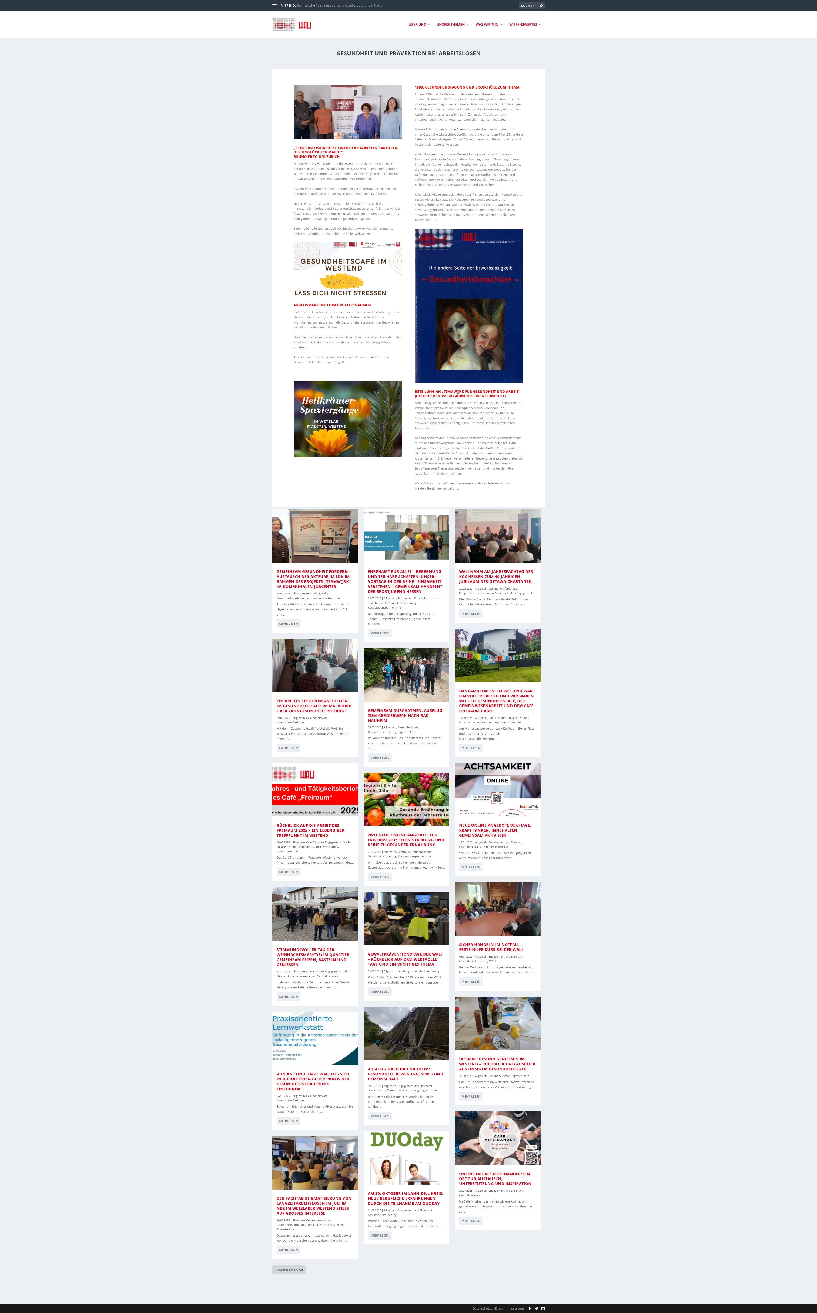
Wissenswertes (523, 25)
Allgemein (299, 593)
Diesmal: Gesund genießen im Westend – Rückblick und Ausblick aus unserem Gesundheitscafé (497, 1063)
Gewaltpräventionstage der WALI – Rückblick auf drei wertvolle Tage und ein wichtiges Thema (405, 959)
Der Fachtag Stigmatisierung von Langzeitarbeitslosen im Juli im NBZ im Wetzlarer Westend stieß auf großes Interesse (314, 1206)
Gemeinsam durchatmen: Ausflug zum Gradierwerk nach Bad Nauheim (405, 715)
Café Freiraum (315, 842)
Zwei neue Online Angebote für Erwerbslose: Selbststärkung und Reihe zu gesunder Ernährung (406, 840)
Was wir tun (487, 25)
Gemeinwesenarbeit (325, 847)
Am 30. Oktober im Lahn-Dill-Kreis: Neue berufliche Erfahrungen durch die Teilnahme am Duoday (405, 1198)
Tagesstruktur (285, 1229)
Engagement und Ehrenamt (294, 847)
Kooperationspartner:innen (324, 598)
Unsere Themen (451, 25)
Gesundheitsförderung (291, 598)
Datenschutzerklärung (488, 1308)
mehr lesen (288, 623)
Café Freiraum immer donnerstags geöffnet (328, 5)
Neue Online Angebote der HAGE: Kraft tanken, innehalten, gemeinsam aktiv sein (495, 830)
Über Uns (417, 25)
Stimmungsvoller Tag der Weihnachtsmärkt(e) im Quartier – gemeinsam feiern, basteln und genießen (315, 957)
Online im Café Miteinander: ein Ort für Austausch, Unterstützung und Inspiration (495, 1178)
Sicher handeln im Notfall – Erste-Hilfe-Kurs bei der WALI (491, 947)
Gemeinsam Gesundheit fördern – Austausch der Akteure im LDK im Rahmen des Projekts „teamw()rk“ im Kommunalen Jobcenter (314, 579)
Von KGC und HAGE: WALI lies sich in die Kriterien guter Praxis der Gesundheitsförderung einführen (313, 1081)
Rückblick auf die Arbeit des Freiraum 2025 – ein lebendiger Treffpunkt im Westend (310, 830)
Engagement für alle (337, 842)
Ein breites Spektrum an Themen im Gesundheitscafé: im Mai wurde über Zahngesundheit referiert (314, 705)
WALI (492, 961)
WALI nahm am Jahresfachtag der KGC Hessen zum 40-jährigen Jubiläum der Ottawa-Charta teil (496, 576)
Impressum (516, 1308)
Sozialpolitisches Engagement (325, 1225)
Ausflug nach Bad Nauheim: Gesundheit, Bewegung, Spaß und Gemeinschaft (405, 1073)
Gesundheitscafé (316, 593)
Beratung (403, 852)
